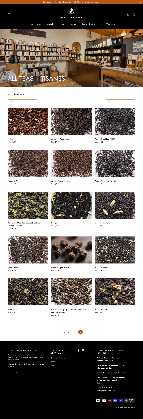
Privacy (53, 365)
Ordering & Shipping (58, 358)
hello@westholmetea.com (106, 390)
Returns (53, 361)
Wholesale (110, 23)
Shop (39, 23)
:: (101, 23)
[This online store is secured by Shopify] (129, 402)
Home (30, 23)
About (50, 23)
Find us (73, 23)
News (61, 23)
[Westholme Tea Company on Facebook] (78, 350)
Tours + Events (88, 23)
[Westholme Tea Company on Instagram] (83, 350)
